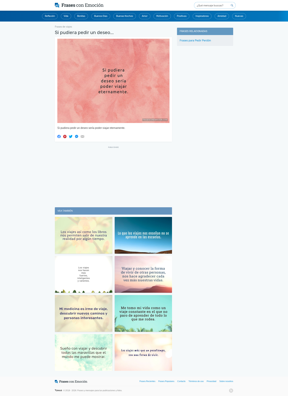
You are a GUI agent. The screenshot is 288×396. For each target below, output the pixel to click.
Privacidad (211, 381)
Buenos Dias (100, 16)
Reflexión (50, 16)
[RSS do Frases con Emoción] (231, 390)
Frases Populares (166, 381)
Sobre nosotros (226, 381)
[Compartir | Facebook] (59, 136)
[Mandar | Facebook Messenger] (76, 136)
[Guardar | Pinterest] (64, 136)
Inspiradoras (202, 16)
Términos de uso (196, 381)
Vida (66, 16)
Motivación (162, 16)
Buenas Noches (124, 16)
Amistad (222, 16)
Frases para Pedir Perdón (195, 40)
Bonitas (81, 16)
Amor (145, 16)
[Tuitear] (70, 136)
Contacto (181, 381)
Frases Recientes (147, 381)
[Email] (82, 136)
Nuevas (239, 16)
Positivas (181, 16)
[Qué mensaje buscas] (232, 5)
